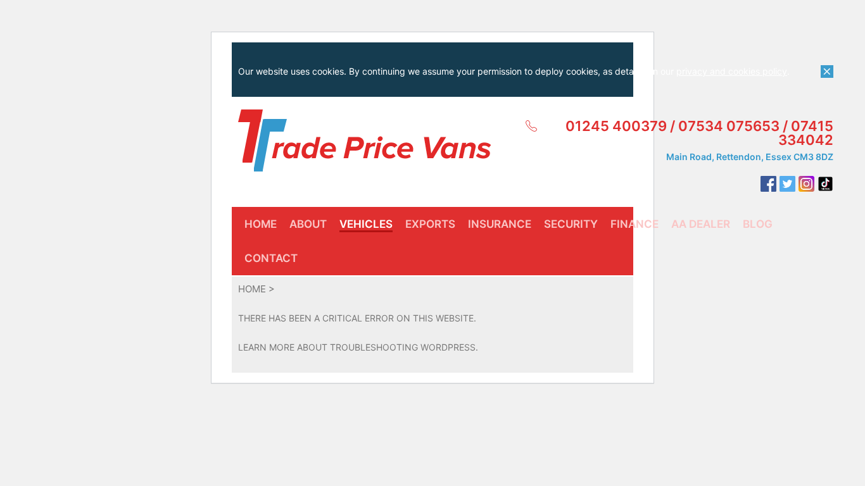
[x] (827, 71)
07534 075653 (729, 126)
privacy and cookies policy (731, 71)
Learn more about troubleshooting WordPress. (358, 347)
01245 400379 (616, 126)
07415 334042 (805, 133)
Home (252, 289)
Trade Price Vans (364, 140)
